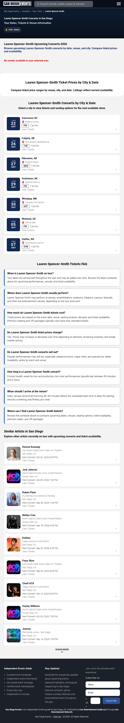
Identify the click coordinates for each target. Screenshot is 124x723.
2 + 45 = (87, 701)
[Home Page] (17, 3)
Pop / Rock (37, 11)
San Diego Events (11, 11)
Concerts (26, 11)
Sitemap (57, 716)
